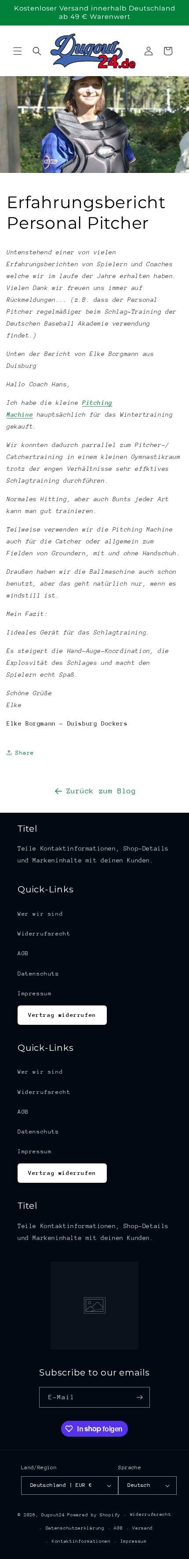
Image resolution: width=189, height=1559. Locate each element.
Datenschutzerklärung (75, 1528)
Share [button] (24, 752)
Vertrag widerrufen (62, 1015)
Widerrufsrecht (44, 933)
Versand (142, 1528)
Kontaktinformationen (81, 1541)
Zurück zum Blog (101, 791)
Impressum (34, 993)
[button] (17, 51)
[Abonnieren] (139, 1397)
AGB (23, 953)
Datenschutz (38, 973)
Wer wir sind (40, 913)
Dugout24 (53, 1515)
